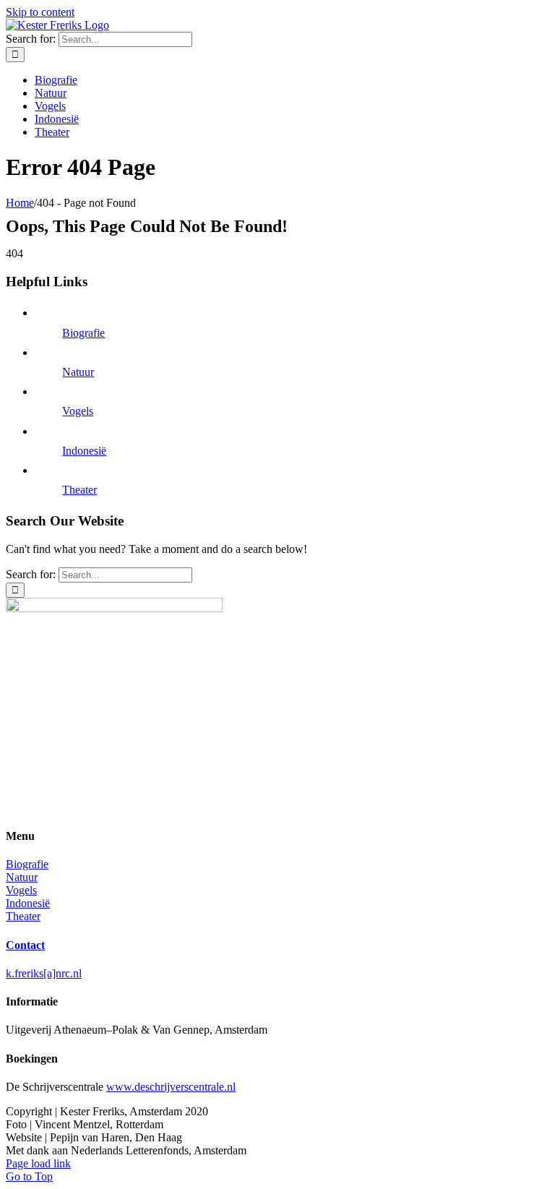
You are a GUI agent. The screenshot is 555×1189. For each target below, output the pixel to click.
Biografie (83, 333)
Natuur (78, 372)
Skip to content (40, 12)
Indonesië (84, 451)
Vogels (77, 411)
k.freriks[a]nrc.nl (44, 973)
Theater (79, 490)
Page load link (38, 1163)
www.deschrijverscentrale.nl (171, 1087)
